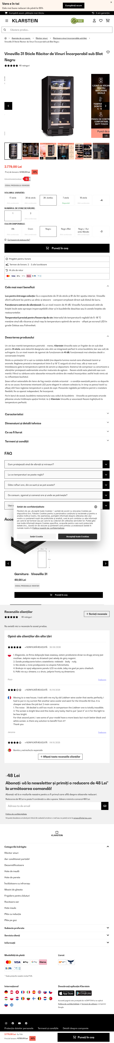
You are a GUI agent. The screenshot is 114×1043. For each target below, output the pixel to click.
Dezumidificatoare (14, 865)
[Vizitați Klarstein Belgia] (39, 998)
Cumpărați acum (73, 5)
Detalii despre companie (75, 1028)
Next (106, 106)
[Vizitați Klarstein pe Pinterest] (26, 1023)
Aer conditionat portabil (16, 859)
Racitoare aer (11, 901)
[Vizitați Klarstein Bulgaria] (28, 998)
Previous (8, 106)
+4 (101, 200)
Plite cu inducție (12, 914)
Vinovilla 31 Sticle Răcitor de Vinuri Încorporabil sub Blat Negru (31, 42)
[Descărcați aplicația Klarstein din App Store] (66, 993)
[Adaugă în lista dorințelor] (108, 52)
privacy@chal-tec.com (82, 818)
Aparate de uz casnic (21, 38)
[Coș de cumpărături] (108, 20)
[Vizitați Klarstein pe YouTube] (19, 1023)
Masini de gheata (13, 889)
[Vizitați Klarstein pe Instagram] (6, 1023)
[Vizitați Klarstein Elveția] (17, 992)
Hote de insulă (11, 871)
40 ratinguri (24, 65)
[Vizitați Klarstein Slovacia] (45, 992)
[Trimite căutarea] (5, 29)
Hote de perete (12, 877)
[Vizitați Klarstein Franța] (22, 992)
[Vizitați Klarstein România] (22, 998)
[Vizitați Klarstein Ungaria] (6, 998)
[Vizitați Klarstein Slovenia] (6, 1005)
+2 (101, 231)
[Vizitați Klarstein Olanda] (45, 998)
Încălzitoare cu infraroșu (17, 883)
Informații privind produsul (12, 179)
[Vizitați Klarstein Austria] (11, 992)
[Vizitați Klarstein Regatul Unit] (39, 992)
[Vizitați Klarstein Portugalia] (50, 998)
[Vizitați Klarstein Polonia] (11, 998)
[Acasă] (8, 38)
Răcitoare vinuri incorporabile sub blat (70, 38)
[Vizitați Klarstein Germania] (6, 992)
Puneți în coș (59, 248)
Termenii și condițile (48, 1028)
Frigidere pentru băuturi (17, 895)
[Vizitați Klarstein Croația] (17, 998)
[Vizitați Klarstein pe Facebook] (12, 1023)
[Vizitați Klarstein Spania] (34, 992)
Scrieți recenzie (97, 613)
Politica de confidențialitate (16, 814)
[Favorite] (100, 20)
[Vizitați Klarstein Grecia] (11, 1005)
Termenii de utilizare (89, 1004)
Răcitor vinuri (42, 38)
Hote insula (10, 908)
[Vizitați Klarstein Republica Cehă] (50, 992)
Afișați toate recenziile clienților (61, 756)
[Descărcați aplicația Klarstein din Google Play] (84, 993)
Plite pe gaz (10, 920)
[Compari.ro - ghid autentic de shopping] (77, 20)
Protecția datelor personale (18, 1028)
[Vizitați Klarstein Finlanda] (34, 998)
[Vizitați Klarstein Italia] (28, 992)
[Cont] (94, 20)
